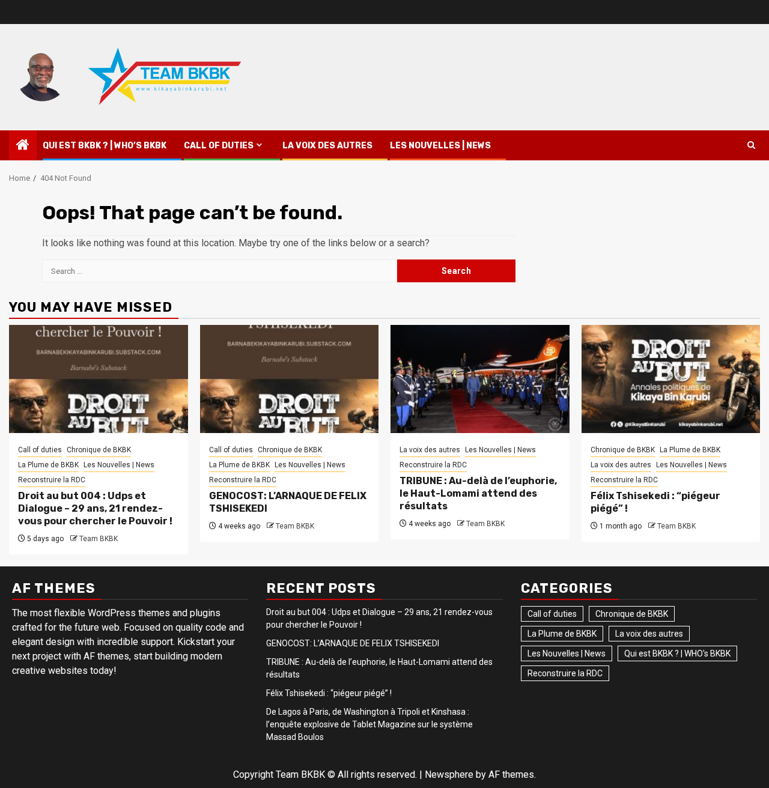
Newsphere (449, 774)
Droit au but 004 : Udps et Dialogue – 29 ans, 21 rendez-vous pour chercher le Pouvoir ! (95, 508)
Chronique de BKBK (99, 450)
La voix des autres (327, 146)
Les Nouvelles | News (440, 146)
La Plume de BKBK (48, 465)
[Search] (751, 145)
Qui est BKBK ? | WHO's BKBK (677, 653)
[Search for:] (219, 270)
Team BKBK (98, 539)
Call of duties (219, 146)
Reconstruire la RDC (51, 480)
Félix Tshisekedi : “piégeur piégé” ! (329, 693)
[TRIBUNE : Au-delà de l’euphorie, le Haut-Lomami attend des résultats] (480, 379)
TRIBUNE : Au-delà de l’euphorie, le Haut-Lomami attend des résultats (478, 493)
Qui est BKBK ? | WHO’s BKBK (104, 146)
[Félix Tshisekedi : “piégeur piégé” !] (671, 379)
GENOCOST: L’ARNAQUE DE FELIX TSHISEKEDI (352, 643)
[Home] (22, 146)
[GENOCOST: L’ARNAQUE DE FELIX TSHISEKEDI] (289, 379)
